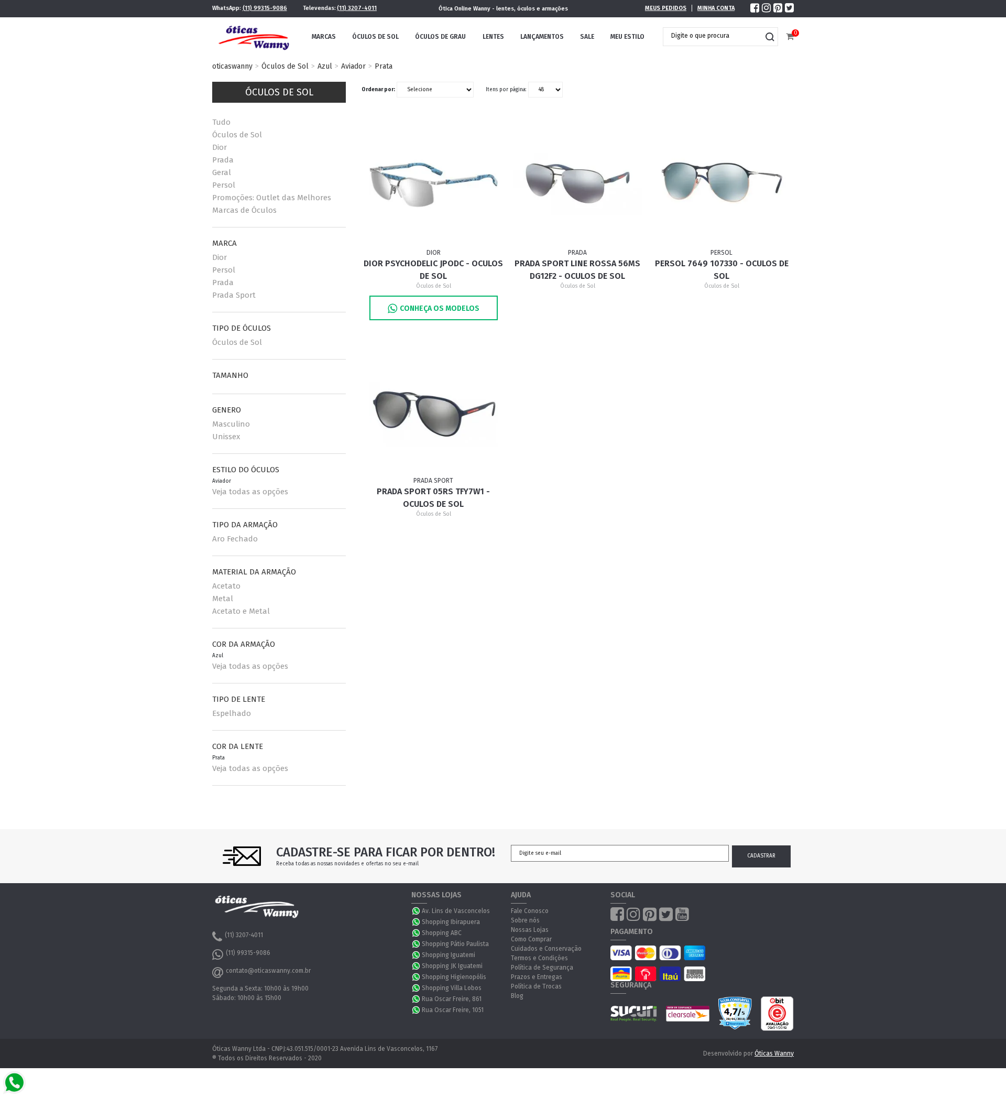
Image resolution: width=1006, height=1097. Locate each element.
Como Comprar (531, 939)
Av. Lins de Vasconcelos (456, 911)
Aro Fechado (235, 539)
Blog (517, 996)
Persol (223, 185)
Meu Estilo (627, 36)
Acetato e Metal (241, 611)
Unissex (226, 436)
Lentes (493, 36)
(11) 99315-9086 (265, 8)
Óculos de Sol (375, 36)
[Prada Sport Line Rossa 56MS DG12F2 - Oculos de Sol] (577, 183)
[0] (790, 37)
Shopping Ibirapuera (451, 922)
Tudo (221, 122)
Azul (325, 66)
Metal (222, 598)
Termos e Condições (539, 958)
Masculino (231, 424)
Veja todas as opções (250, 491)
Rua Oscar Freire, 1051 (453, 1010)
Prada (223, 160)
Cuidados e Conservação (546, 948)
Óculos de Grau (440, 36)
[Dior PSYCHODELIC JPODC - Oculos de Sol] (433, 183)
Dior (219, 147)
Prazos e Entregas (536, 977)
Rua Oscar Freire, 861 (452, 999)
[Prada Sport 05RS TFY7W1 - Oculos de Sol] (433, 411)
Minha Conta (716, 8)
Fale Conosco (530, 911)
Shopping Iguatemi (448, 955)
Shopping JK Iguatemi (452, 966)
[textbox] (712, 36)
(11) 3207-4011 (357, 8)
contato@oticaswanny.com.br (268, 970)
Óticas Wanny (774, 1053)
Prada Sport (234, 295)
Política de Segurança (542, 967)
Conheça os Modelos (439, 308)
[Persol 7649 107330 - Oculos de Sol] (722, 183)
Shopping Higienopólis (454, 977)
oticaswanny (232, 66)
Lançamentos (542, 36)
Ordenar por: (378, 89)
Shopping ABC (442, 933)
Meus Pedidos (665, 8)
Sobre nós (525, 920)
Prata (383, 66)
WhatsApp (416, 911)
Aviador (353, 66)
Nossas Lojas (530, 929)
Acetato (226, 586)
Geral (221, 172)
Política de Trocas (536, 986)
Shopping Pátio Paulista (455, 944)
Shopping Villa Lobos (452, 988)
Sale (587, 36)
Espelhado (231, 713)
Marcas (324, 36)
